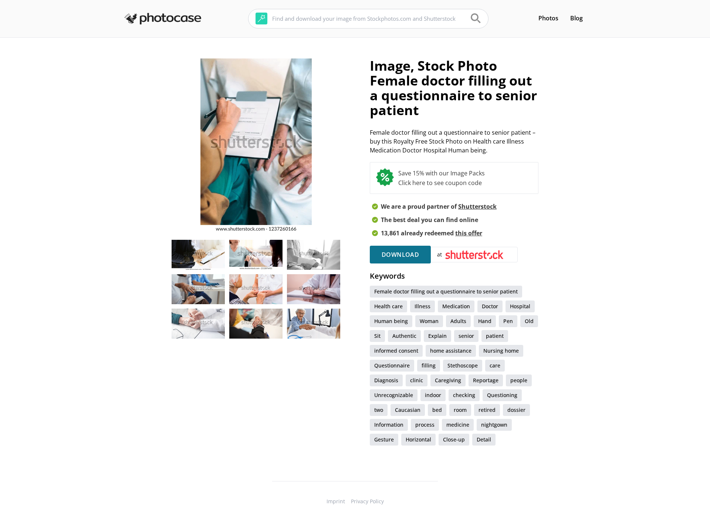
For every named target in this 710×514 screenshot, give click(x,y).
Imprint (336, 501)
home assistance (450, 350)
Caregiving (448, 380)
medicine (457, 424)
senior (466, 335)
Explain (437, 335)
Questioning (502, 395)
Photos (548, 18)
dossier (516, 409)
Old (529, 321)
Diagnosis (386, 380)
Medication (456, 306)
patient (495, 335)
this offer (468, 233)
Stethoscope (462, 365)
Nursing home (501, 350)
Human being (391, 321)
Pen (508, 321)
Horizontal (418, 439)
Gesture (384, 439)
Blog (576, 18)
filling (429, 365)
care (495, 365)
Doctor (490, 306)
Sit (377, 335)
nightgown (494, 424)
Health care (388, 306)
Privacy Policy (367, 501)
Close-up (454, 439)
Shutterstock (477, 206)
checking (464, 395)
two (378, 409)
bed (437, 409)
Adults (458, 321)
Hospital (520, 306)
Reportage (485, 380)
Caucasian (407, 409)
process (425, 424)
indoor (433, 395)
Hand (484, 321)
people (518, 380)
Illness (422, 306)
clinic (416, 380)
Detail (484, 439)
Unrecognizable (393, 395)
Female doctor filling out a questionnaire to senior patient (446, 291)
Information (388, 424)
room (460, 409)
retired (487, 409)
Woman (429, 321)
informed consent (396, 350)
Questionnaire (392, 365)
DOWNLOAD (400, 255)
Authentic (404, 335)
